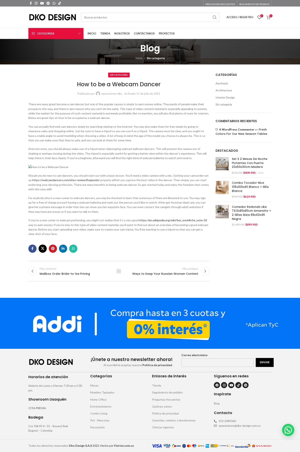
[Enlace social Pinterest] (48, 3)
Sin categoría (156, 58)
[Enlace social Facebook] (30, 3)
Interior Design (225, 97)
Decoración (97, 427)
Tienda (156, 385)
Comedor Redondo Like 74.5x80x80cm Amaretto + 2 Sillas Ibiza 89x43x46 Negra (251, 213)
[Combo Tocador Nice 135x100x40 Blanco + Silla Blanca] (222, 189)
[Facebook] (217, 385)
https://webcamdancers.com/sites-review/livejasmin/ (66, 180)
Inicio (139, 58)
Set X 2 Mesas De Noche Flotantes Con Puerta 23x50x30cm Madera (249, 163)
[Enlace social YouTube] (42, 3)
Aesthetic (222, 83)
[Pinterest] (245, 385)
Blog (217, 403)
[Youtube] (231, 385)
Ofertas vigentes (163, 427)
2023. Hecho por (91, 445)
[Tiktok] (238, 385)
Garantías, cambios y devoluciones (174, 420)
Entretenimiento (100, 406)
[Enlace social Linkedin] (63, 249)
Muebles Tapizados (102, 392)
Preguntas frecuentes (166, 399)
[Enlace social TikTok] (59, 3)
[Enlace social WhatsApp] (54, 3)
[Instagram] (224, 385)
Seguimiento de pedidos (167, 392)
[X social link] (43, 249)
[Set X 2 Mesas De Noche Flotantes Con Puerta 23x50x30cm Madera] (222, 166)
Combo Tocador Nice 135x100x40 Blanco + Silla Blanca (250, 187)
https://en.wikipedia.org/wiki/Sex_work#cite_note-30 (173, 220)
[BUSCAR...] (214, 17)
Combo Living (98, 413)
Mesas (94, 385)
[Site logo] (52, 17)
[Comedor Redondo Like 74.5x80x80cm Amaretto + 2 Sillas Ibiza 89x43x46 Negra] (222, 216)
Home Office (98, 399)
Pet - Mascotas (100, 420)
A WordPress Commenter (236, 129)
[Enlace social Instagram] (36, 3)
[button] (288, 430)
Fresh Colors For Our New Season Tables (241, 131)
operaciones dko (111, 93)
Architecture (224, 90)
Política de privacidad (165, 413)
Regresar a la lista (119, 271)
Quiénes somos (162, 406)
